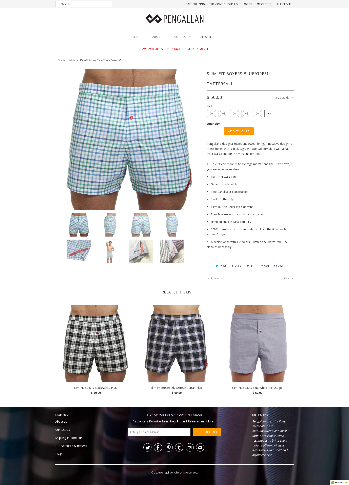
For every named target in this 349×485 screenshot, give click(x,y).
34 (246, 113)
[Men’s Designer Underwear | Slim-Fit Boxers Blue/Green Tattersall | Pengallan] (129, 139)
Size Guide (283, 98)
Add (266, 265)
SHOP (136, 37)
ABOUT (157, 37)
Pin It (252, 265)
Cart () (266, 4)
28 (211, 113)
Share (238, 265)
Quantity (213, 124)
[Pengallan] (174, 20)
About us (61, 421)
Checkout (284, 4)
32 (234, 113)
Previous (216, 278)
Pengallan (166, 472)
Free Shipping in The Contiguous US (212, 4)
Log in (247, 4)
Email (281, 265)
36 (257, 113)
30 (223, 113)
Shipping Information (69, 438)
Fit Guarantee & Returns (71, 446)
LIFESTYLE (206, 37)
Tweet (222, 265)
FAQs (58, 454)
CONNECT (181, 37)
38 (269, 113)
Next (287, 278)
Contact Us (62, 430)
